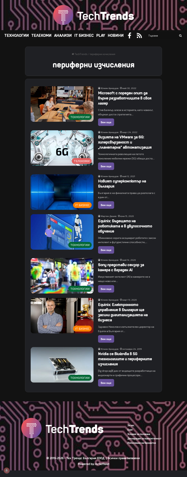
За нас (130, 425)
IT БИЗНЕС (84, 35)
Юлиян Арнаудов (110, 88)
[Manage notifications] (6, 470)
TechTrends (80, 54)
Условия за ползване (138, 434)
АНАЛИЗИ (63, 35)
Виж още (106, 122)
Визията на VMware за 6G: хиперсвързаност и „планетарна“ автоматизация (125, 142)
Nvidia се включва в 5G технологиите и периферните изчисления (125, 359)
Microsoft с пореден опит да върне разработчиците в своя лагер (124, 98)
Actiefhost (102, 463)
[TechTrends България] (93, 15)
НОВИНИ (116, 35)
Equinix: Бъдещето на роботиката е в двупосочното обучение (125, 226)
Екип (130, 429)
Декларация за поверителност (144, 438)
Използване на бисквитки (141, 442)
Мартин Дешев (109, 216)
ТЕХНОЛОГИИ (16, 35)
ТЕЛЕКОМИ (41, 35)
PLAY (100, 35)
